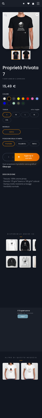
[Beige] (4, 99)
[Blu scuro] (9, 103)
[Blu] (4, 103)
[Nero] (9, 99)
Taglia (21, 109)
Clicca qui (7, 166)
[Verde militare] (18, 103)
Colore (6, 94)
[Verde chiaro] (14, 103)
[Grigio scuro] (14, 99)
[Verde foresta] (23, 103)
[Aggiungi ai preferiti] (37, 14)
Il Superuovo (20, 79)
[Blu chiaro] (37, 99)
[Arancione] (23, 99)
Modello (6, 127)
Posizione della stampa (12, 139)
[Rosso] (28, 99)
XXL (6, 120)
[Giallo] (18, 99)
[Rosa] (32, 99)
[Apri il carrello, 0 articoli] (33, 3)
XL (34, 115)
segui (23, 316)
